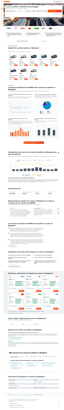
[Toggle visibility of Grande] (49, 113)
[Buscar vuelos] (1, 5)
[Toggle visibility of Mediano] (42, 113)
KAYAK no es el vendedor (13, 403)
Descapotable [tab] (48, 160)
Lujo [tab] (43, 160)
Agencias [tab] (26, 356)
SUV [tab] (30, 160)
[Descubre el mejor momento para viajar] (1, 18)
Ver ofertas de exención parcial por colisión (15, 337)
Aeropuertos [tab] (22, 356)
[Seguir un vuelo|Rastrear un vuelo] (1, 16)
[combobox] (11, 8)
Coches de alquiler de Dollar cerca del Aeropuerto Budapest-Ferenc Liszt (16, 368)
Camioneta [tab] (39, 160)
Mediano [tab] (22, 160)
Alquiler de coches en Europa (19, 394)
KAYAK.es (9, 394)
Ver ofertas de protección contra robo (14, 338)
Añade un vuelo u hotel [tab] (34, 356)
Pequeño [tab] (18, 160)
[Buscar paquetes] (1, 11)
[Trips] (1, 21)
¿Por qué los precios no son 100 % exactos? (16, 407)
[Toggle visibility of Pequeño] (42, 111)
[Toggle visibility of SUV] (49, 111)
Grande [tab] (27, 160)
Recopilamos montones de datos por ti (16, 405)
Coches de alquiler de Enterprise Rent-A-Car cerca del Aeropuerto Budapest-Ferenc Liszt (49, 363)
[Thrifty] (22, 277)
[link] (34, 142)
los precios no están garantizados (30, 400)
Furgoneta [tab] (34, 160)
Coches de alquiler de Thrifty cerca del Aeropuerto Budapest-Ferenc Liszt (16, 363)
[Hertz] (56, 294)
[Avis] (56, 277)
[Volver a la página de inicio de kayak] (7, 1)
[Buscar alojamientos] (1, 7)
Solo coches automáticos (58, 13)
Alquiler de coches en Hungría (28, 394)
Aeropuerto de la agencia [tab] (14, 356)
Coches (13, 394)
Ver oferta (15, 65)
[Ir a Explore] (1, 14)
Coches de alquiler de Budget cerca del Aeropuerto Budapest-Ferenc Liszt (32, 365)
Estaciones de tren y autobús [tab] (48, 356)
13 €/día (35, 7)
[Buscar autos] (1, 9)
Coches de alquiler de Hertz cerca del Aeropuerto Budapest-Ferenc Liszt (33, 363)
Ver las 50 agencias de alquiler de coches (15, 313)
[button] (2, 1)
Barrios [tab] (40, 356)
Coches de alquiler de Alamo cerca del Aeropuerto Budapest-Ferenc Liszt (47, 365)
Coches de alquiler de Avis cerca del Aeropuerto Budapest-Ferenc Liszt (17, 365)
